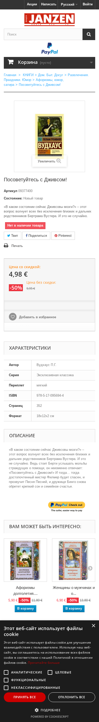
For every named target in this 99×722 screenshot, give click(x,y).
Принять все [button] (24, 697)
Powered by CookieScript (50, 716)
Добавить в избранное (37, 317)
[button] (49, 710)
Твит (14, 236)
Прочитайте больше (44, 662)
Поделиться (37, 236)
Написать (48, 4)
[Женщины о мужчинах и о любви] (73, 560)
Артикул (10, 191)
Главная (10, 75)
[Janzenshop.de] (49, 19)
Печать (17, 246)
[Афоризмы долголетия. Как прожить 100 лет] (25, 560)
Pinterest (64, 236)
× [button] (93, 626)
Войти (88, 4)
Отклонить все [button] (71, 697)
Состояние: (13, 198)
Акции (32, 4)
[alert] (49, 671)
